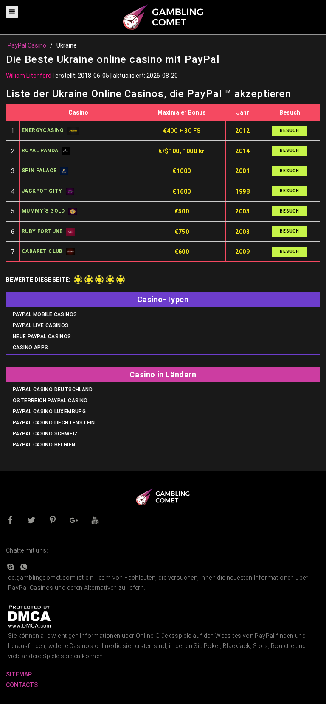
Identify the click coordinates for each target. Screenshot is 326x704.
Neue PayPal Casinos (42, 336)
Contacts (22, 685)
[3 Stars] (99, 279)
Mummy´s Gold (43, 211)
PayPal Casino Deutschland (53, 390)
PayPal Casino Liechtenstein (54, 423)
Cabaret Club (42, 251)
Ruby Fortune (42, 231)
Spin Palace (39, 171)
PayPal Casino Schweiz (45, 434)
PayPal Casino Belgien (44, 445)
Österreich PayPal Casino (50, 401)
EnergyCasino (43, 130)
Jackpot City (42, 191)
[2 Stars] (88, 279)
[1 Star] (78, 279)
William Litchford (28, 75)
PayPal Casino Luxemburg (49, 412)
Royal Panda (40, 151)
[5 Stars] (120, 279)
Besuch (289, 130)
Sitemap (19, 674)
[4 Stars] (110, 279)
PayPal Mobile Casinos (45, 314)
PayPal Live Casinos (41, 325)
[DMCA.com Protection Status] (29, 615)
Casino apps (30, 348)
